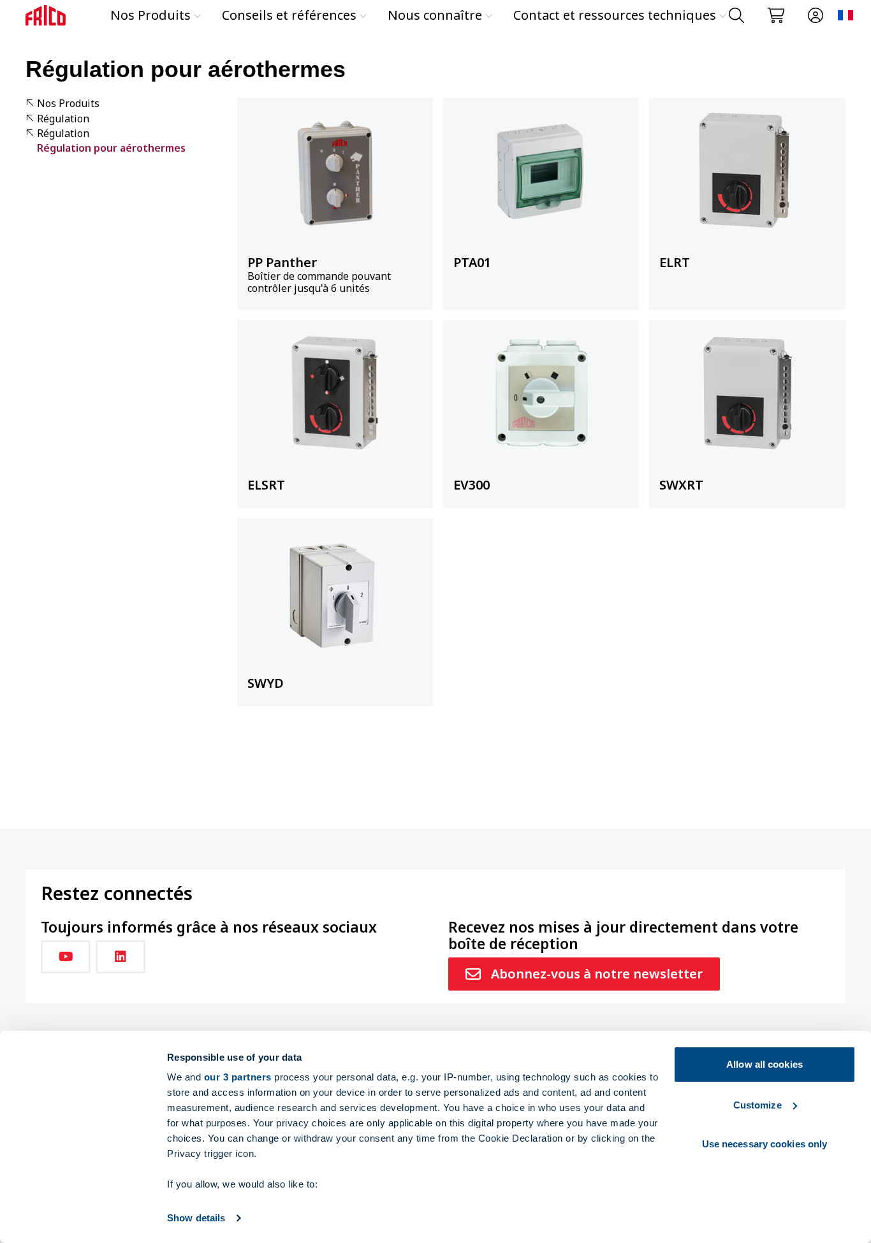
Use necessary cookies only (765, 1143)
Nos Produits (150, 15)
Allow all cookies (764, 1064)
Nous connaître (435, 15)
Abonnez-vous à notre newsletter (597, 973)
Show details (196, 1217)
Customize (757, 1105)
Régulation (63, 119)
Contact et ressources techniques (614, 15)
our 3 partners (238, 1077)
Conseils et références (289, 15)
